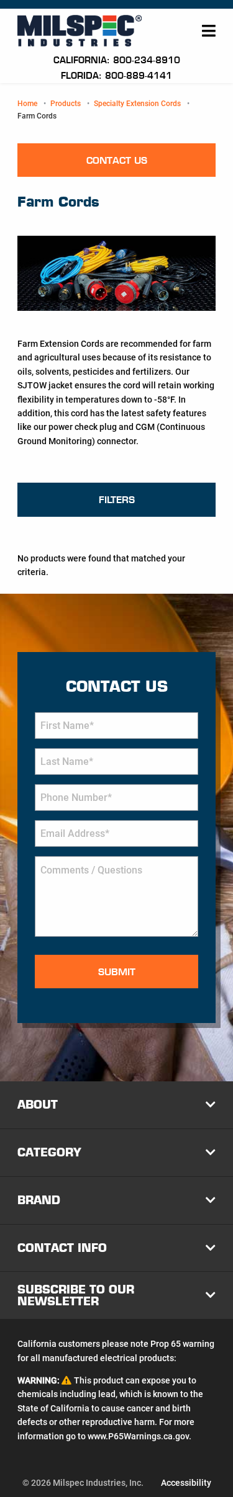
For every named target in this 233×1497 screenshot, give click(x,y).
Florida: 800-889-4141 (116, 75)
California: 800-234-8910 (116, 60)
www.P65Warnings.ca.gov (138, 1436)
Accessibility (186, 1483)
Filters (117, 500)
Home (27, 103)
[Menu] (209, 31)
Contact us (116, 160)
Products (65, 103)
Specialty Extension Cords (137, 103)
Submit (116, 972)
